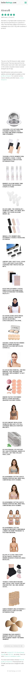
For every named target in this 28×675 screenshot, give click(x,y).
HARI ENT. (11, 654)
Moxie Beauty (20, 652)
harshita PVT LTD (11, 652)
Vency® (3, 654)
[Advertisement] (14, 45)
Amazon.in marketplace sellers (12, 656)
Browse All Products (13, 646)
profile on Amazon (6, 76)
